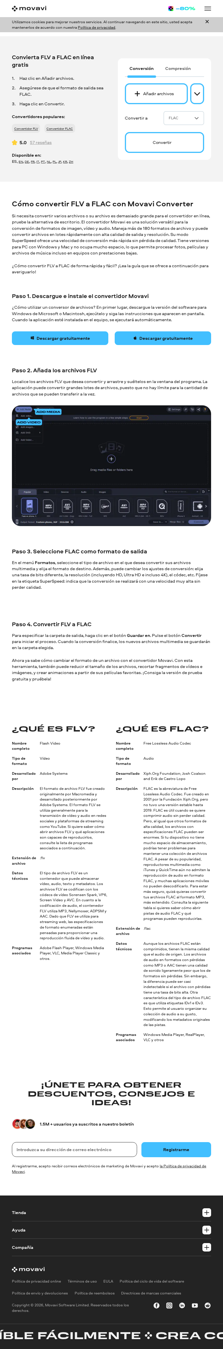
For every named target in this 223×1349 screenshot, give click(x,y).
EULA (108, 1281)
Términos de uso (82, 1281)
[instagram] (169, 1306)
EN (21, 161)
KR (65, 161)
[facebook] (156, 1306)
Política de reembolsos (95, 1293)
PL (54, 161)
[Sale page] (182, 8)
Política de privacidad (96, 27)
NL (49, 161)
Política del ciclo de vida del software (152, 1281)
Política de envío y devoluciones (40, 1293)
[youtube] (195, 1306)
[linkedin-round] (182, 1306)
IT (37, 161)
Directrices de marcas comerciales (151, 1293)
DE (27, 161)
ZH (71, 161)
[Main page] (29, 8)
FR (33, 161)
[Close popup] (207, 24)
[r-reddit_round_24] (207, 1306)
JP (59, 161)
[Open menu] (207, 8)
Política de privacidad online (36, 1281)
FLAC (173, 117)
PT (43, 161)
